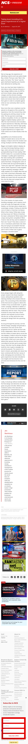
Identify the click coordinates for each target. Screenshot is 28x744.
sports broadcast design (15, 509)
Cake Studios (8, 444)
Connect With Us (19, 690)
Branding (4, 30)
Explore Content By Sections (20, 660)
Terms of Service (18, 648)
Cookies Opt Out (18, 654)
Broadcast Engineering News (20, 687)
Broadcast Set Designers (6, 670)
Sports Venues (16, 511)
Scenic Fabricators (5, 672)
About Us (17, 634)
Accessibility (17, 652)
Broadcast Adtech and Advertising (19, 685)
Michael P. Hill (4, 636)
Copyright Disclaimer (18, 643)
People (15, 668)
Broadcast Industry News (19, 665)
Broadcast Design (11, 30)
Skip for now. (13, 742)
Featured (15, 517)
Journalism (16, 670)
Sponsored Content (18, 645)
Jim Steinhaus (6, 26)
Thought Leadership (17, 518)
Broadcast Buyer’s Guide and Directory (7, 660)
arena (2, 509)
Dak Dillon (3, 640)
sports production (9, 511)
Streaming (16, 672)
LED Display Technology (6, 666)
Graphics (18, 30)
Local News (16, 679)
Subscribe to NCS (18, 692)
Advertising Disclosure (19, 646)
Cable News (17, 677)
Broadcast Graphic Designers (5, 677)
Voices (23, 518)
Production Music (5, 668)
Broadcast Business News (20, 663)
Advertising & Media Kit (19, 638)
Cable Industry (17, 675)
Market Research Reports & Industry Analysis (20, 681)
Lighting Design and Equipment (5, 674)
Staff (2, 634)
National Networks (18, 674)
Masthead (16, 636)
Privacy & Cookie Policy (19, 650)
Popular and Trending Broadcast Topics (7, 692)
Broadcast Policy (18, 667)
